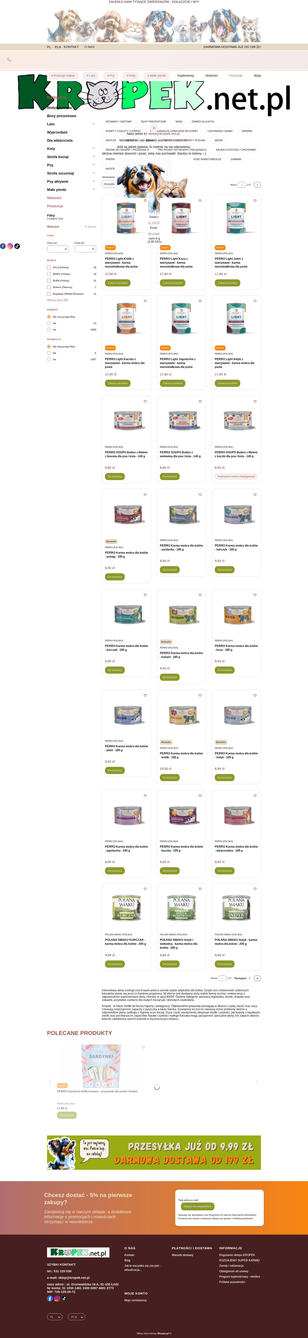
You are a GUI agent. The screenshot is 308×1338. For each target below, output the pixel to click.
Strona (214, 978)
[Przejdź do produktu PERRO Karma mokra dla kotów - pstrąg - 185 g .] (126, 513)
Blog (127, 1260)
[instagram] (10, 246)
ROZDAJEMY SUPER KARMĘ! (239, 1260)
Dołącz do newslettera (198, 1206)
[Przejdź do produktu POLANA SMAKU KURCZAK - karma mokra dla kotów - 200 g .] (126, 908)
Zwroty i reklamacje (231, 1265)
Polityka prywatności (232, 1281)
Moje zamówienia (135, 1300)
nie (54, 329)
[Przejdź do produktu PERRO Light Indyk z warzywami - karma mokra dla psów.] (236, 320)
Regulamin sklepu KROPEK (237, 1255)
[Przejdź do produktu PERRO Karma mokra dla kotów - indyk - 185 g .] (236, 714)
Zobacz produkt (118, 282)
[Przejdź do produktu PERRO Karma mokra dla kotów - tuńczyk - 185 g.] (236, 513)
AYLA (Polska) (61, 267)
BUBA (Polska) (61, 280)
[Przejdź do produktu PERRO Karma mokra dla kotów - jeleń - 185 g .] (126, 714)
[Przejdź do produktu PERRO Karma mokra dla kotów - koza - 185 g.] (236, 614)
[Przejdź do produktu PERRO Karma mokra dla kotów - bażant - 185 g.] (181, 614)
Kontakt (129, 1255)
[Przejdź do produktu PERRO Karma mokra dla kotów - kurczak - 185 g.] (126, 614)
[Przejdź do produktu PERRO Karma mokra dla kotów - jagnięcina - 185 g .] (126, 815)
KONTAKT (71, 47)
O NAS (89, 47)
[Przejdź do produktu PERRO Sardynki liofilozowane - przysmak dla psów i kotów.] (101, 1066)
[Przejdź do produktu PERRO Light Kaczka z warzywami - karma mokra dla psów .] (126, 320)
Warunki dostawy (182, 1255)
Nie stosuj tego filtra (64, 316)
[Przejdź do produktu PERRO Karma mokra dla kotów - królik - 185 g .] (181, 714)
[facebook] (3, 246)
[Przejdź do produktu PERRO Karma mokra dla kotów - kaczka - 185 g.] (181, 815)
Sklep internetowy (153, 1333)
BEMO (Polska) (61, 274)
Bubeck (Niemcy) (62, 287)
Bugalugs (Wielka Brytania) (68, 293)
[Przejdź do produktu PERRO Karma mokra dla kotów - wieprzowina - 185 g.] (236, 815)
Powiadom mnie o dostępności (236, 476)
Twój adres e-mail (188, 1200)
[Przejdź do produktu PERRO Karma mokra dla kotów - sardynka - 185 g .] (181, 513)
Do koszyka (115, 476)
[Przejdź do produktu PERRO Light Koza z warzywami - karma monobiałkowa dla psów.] (181, 220)
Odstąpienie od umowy (233, 1271)
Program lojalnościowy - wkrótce (239, 1276)
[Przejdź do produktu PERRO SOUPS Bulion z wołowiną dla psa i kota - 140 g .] (181, 420)
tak (54, 323)
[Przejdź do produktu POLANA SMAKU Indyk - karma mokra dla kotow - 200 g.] (236, 908)
